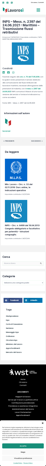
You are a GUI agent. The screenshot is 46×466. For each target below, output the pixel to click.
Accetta (23, 446)
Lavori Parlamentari (23, 412)
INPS (40, 37)
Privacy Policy (28, 463)
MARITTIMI (5, 39)
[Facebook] (7, 3)
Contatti (41, 2)
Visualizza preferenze (23, 458)
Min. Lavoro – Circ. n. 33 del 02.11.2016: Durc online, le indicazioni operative (18, 187)
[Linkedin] (3, 3)
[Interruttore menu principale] (38, 10)
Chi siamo (34, 2)
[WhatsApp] (13, 72)
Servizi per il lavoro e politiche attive (23, 400)
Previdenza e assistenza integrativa (23, 406)
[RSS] (12, 3)
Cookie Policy (17, 463)
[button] (43, 423)
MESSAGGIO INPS (16, 39)
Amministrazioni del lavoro (23, 409)
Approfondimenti (23, 415)
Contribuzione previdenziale (23, 403)
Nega (23, 452)
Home (23, 379)
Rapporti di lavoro (23, 397)
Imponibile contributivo (29, 37)
